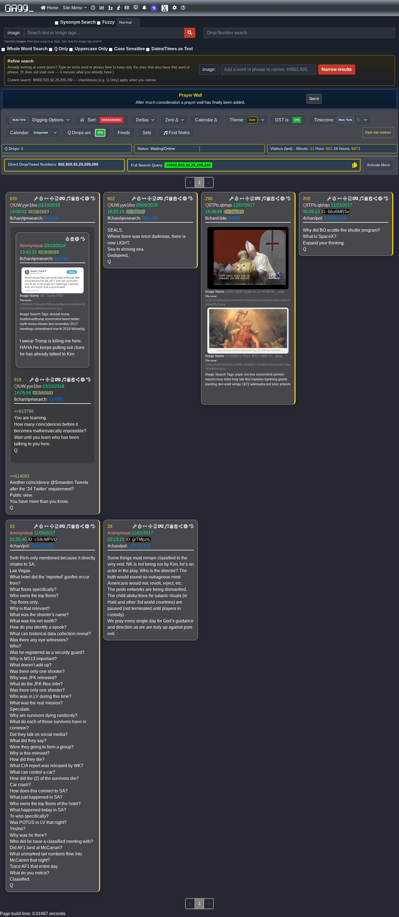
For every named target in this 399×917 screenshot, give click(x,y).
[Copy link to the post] (81, 199)
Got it (314, 99)
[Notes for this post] (67, 199)
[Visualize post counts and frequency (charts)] (101, 7)
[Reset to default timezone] (358, 120)
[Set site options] (174, 7)
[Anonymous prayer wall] (118, 7)
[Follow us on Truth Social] (153, 8)
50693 (234, 218)
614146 (51, 218)
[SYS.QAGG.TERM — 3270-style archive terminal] (135, 7)
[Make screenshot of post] (72, 199)
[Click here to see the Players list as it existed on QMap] (110, 7)
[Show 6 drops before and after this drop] (46, 199)
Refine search (21, 61)
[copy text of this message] (77, 199)
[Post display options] (35, 199)
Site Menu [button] (73, 7)
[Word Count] (40, 199)
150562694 (335, 218)
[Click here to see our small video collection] (126, 7)
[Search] (189, 33)
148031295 (42, 546)
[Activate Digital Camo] (61, 199)
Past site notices (378, 132)
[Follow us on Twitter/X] (164, 8)
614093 (56, 399)
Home (52, 7)
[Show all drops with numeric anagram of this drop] (51, 199)
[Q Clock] (93, 7)
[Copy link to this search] (354, 165)
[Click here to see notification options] (144, 7)
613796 (61, 258)
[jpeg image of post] (56, 199)
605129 (149, 218)
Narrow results (337, 69)
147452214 (140, 546)
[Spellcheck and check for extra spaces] (92, 199)
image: (209, 69)
